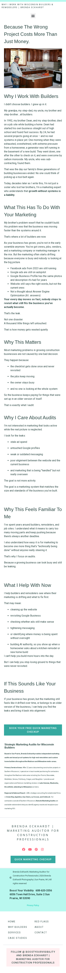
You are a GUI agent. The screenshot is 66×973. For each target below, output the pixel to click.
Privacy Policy (33, 905)
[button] (33, 15)
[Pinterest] (36, 849)
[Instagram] (42, 849)
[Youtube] (30, 849)
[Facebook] (24, 849)
